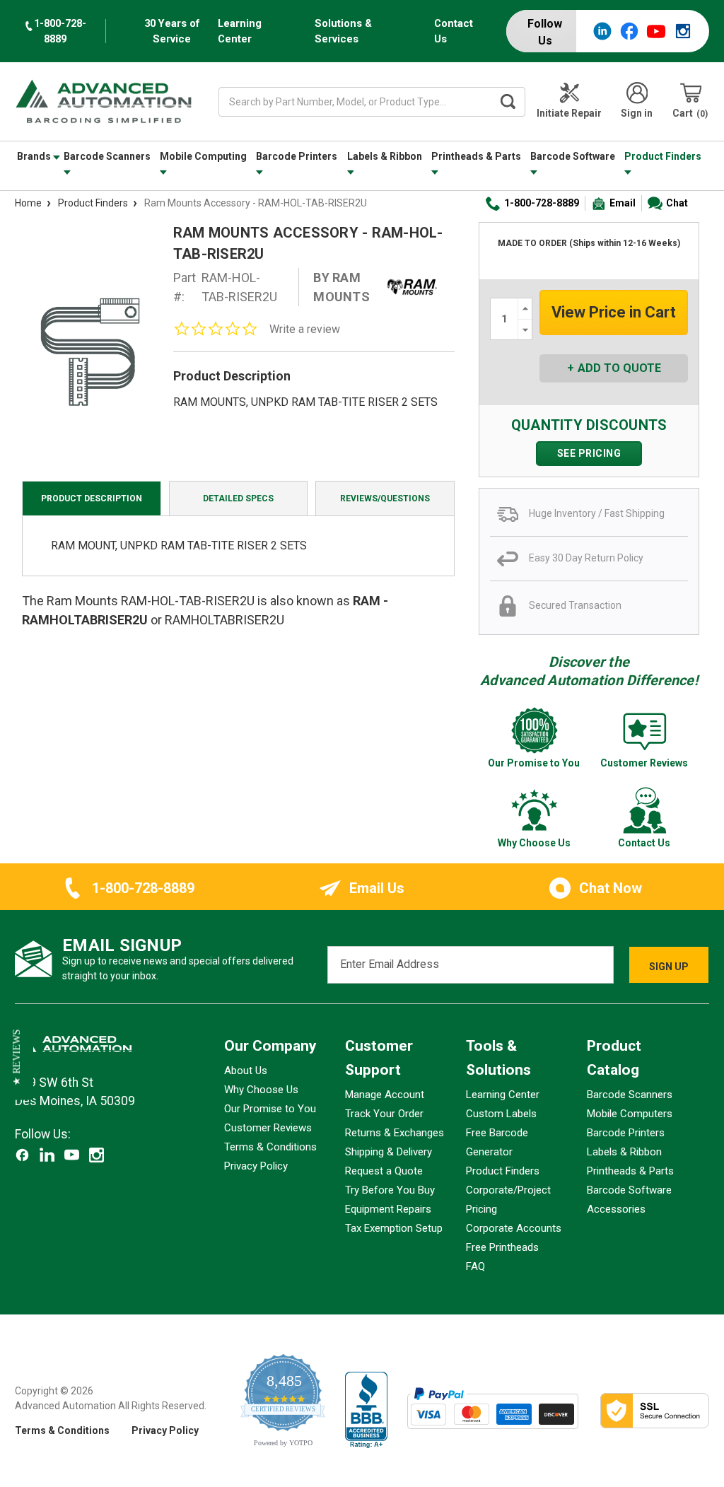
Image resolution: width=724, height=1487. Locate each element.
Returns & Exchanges (394, 1132)
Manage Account (384, 1094)
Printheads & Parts (476, 156)
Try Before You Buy (390, 1190)
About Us (245, 1070)
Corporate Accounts (513, 1228)
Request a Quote (384, 1171)
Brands (35, 156)
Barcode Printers (296, 156)
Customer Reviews (268, 1127)
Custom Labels (501, 1113)
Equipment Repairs (388, 1209)
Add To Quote (619, 368)
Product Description (91, 498)
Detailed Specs (238, 498)
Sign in (637, 113)
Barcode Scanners (107, 156)
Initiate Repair (569, 113)
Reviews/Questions (385, 498)
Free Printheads (502, 1247)
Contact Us (453, 31)
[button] (16, 1057)
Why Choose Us (261, 1089)
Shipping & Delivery (388, 1151)
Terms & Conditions (270, 1147)
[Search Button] (507, 102)
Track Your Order (384, 1113)
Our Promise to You (270, 1108)
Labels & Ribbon (384, 156)
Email (622, 203)
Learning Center (240, 31)
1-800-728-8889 (541, 203)
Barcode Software (572, 156)
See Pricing (589, 453)
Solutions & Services (343, 31)
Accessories (616, 1209)
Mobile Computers (629, 1113)
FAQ (475, 1266)
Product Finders (662, 156)
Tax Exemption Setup (394, 1228)
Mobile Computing (203, 156)
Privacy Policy (256, 1166)
